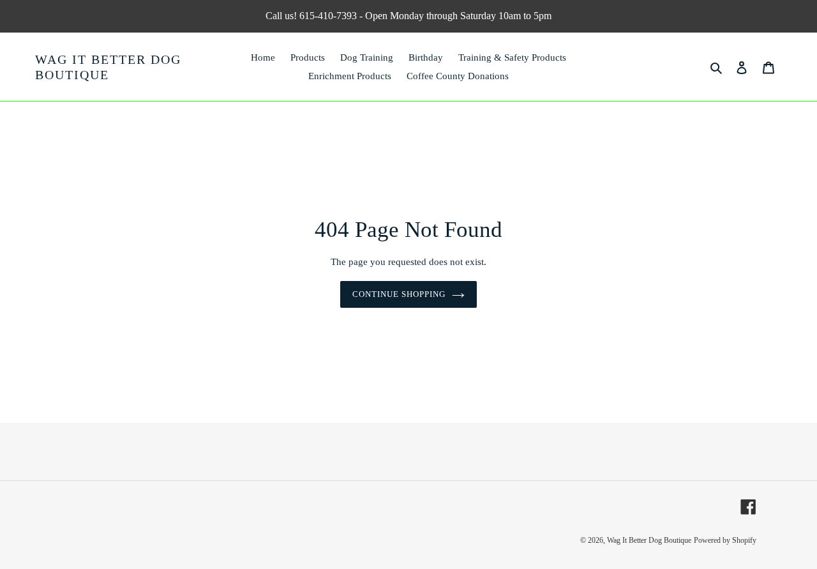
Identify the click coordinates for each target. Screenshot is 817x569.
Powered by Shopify (725, 540)
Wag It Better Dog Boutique (108, 67)
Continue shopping (399, 294)
